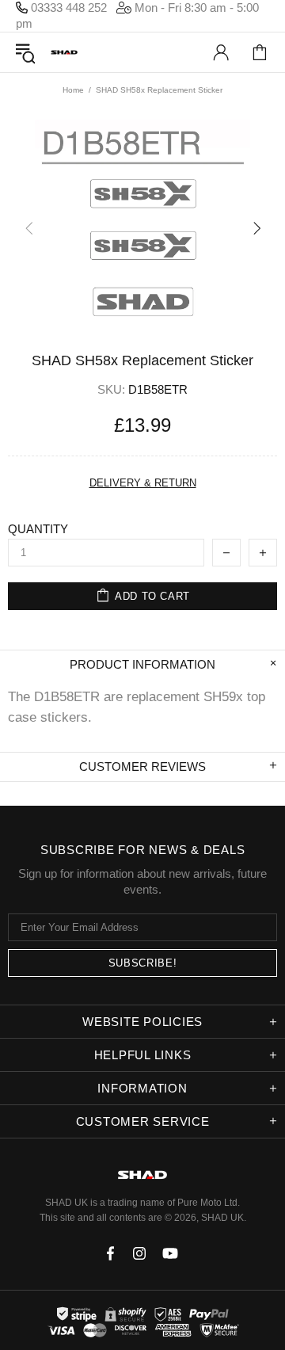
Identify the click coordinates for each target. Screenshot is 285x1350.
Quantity (38, 529)
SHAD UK (64, 52)
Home (73, 90)
